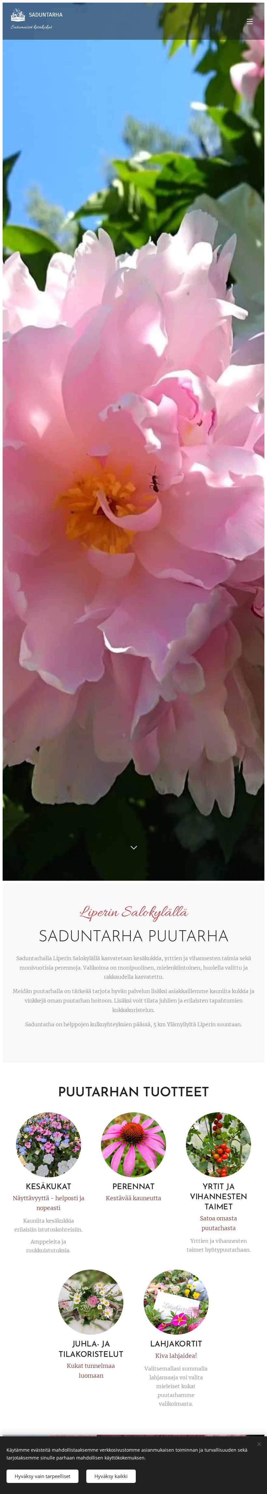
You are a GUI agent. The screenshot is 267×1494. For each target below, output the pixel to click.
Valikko (249, 21)
